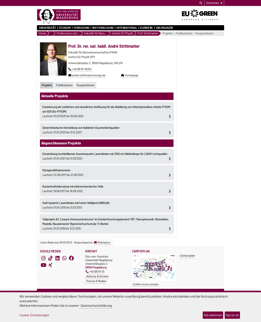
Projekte (167, 33)
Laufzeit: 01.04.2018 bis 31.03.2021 (75, 205)
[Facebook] (71, 258)
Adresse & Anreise (97, 276)
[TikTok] (50, 258)
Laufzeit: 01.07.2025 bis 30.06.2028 (106, 111)
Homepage (131, 75)
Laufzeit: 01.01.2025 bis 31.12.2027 (80, 130)
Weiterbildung (102, 28)
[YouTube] (43, 265)
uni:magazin (164, 28)
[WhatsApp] (64, 258)
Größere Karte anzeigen (146, 284)
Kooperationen (205, 33)
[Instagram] (43, 258)
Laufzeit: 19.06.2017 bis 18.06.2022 (72, 188)
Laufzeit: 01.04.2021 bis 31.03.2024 (104, 156)
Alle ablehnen (213, 315)
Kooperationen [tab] (86, 85)
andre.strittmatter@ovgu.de (88, 75)
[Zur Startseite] (59, 16)
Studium (65, 28)
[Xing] (50, 265)
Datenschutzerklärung (96, 305)
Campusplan (187, 255)
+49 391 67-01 (96, 271)
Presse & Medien (96, 281)
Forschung (81, 28)
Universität (47, 28)
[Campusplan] (154, 279)
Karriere (146, 28)
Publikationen (184, 33)
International (127, 28)
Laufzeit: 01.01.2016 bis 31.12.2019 (105, 224)
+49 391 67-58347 (82, 69)
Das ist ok (232, 315)
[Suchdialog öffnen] (201, 3)
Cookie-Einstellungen (34, 315)
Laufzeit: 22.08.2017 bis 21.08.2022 (62, 172)
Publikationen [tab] (64, 85)
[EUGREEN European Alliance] (203, 21)
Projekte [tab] (47, 85)
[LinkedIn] (57, 258)
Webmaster (103, 242)
